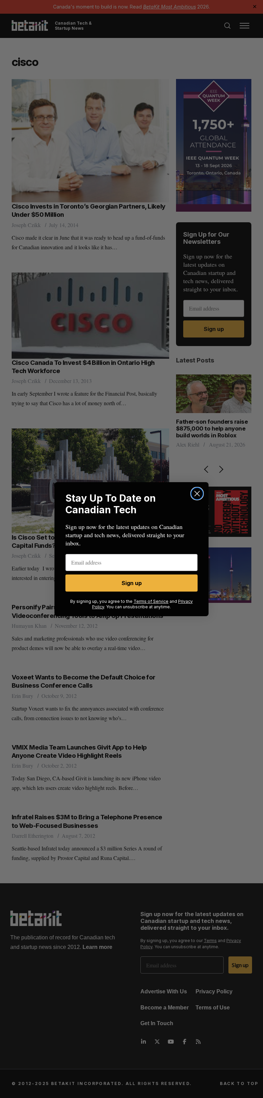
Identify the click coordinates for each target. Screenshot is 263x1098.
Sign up (132, 583)
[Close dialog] (197, 494)
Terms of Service (151, 601)
